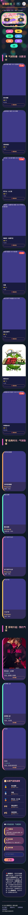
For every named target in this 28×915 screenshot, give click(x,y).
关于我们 (4, 907)
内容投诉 (4, 909)
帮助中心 (12, 907)
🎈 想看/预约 (14, 104)
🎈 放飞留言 (9, 859)
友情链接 (20, 907)
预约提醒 (14, 677)
